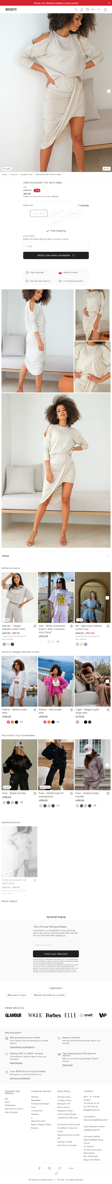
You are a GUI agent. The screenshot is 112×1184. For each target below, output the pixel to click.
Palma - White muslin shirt (14, 711)
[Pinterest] (49, 1168)
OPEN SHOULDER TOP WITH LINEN (14, 881)
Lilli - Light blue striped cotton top (88, 627)
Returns (34, 1128)
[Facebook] (39, 1168)
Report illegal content (41, 1124)
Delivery (35, 1097)
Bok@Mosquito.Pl (92, 1110)
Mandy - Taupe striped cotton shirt (13, 627)
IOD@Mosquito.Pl (92, 1130)
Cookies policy (64, 1100)
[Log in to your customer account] (81, 9)
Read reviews (16, 1063)
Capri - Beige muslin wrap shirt (87, 711)
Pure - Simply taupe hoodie (87, 795)
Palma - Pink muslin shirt (50, 711)
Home (4, 174)
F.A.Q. (33, 1107)
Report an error (38, 1121)
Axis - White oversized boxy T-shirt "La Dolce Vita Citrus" (52, 629)
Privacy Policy (70, 968)
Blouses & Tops (26, 174)
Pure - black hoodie (14, 793)
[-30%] (93, 597)
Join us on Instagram (20, 1078)
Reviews (35, 1114)
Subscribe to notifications (22, 1047)
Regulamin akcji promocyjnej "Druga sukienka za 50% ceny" (67, 1114)
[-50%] (19, 597)
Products (13, 174)
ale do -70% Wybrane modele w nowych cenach (56, 2)
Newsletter (36, 1100)
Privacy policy (64, 1097)
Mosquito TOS (63, 1103)
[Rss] (71, 1168)
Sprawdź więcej (56, 917)
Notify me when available (54, 255)
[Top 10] (19, 764)
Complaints (36, 1110)
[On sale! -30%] (19, 851)
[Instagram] (59, 1168)
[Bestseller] (56, 764)
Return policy (63, 1107)
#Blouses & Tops (16, 995)
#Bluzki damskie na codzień (49, 995)
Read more (67, 1065)
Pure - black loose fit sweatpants (51, 795)
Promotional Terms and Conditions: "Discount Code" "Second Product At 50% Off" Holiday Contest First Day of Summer (68, 1135)
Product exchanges (40, 1103)
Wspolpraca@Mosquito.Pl (96, 1120)
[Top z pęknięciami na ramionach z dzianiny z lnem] (92, 314)
